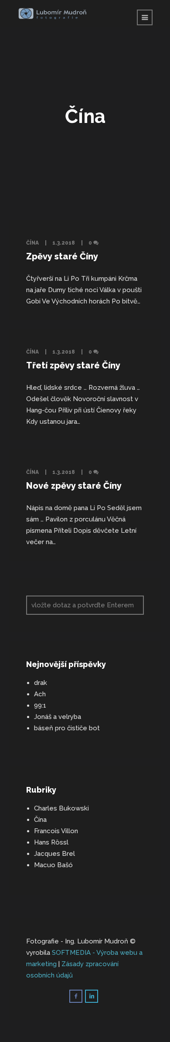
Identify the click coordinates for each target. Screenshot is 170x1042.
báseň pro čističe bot (67, 728)
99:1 (40, 705)
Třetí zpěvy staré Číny (73, 365)
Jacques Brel (54, 854)
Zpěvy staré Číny (62, 256)
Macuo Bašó (53, 865)
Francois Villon (56, 831)
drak (40, 683)
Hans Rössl (51, 842)
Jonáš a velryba (57, 717)
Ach (40, 694)
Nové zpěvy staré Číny (74, 485)
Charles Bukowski (61, 808)
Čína (32, 243)
